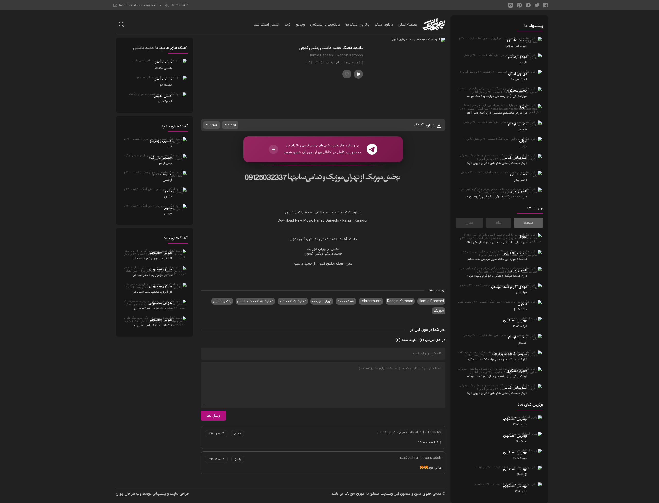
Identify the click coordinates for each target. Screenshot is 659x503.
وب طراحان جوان (128, 493)
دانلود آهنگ (384, 24)
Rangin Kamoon (355, 220)
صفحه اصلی (407, 24)
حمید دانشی (324, 212)
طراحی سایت (179, 493)
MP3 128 (230, 125)
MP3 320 (211, 125)
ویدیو (300, 24)
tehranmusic (370, 301)
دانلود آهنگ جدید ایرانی (255, 301)
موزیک (438, 310)
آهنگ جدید (346, 301)
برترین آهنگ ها (357, 24)
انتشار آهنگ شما (266, 24)
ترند (287, 24)
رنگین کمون (294, 212)
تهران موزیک (322, 301)
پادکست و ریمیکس (325, 24)
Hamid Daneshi (326, 220)
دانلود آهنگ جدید (347, 212)
